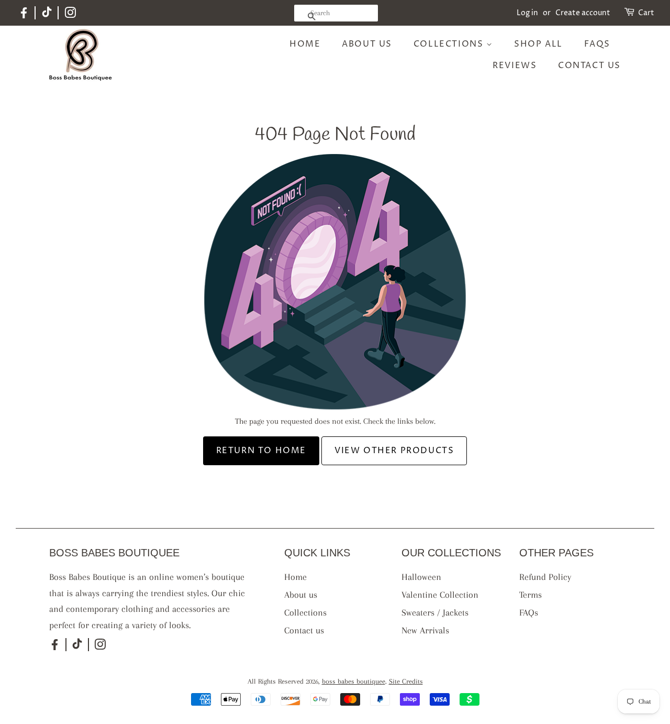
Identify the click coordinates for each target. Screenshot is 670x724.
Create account (582, 13)
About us (367, 44)
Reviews (515, 65)
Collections (450, 44)
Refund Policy (545, 577)
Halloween (421, 577)
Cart (646, 13)
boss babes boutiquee (353, 681)
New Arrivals (425, 630)
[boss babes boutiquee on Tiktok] (46, 15)
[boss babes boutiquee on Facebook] (23, 17)
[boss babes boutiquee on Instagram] (70, 15)
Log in (527, 13)
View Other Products (394, 450)
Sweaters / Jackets (434, 612)
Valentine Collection (439, 594)
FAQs (597, 44)
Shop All (538, 44)
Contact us (589, 65)
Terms (530, 594)
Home (304, 44)
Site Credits (406, 681)
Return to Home (261, 450)
